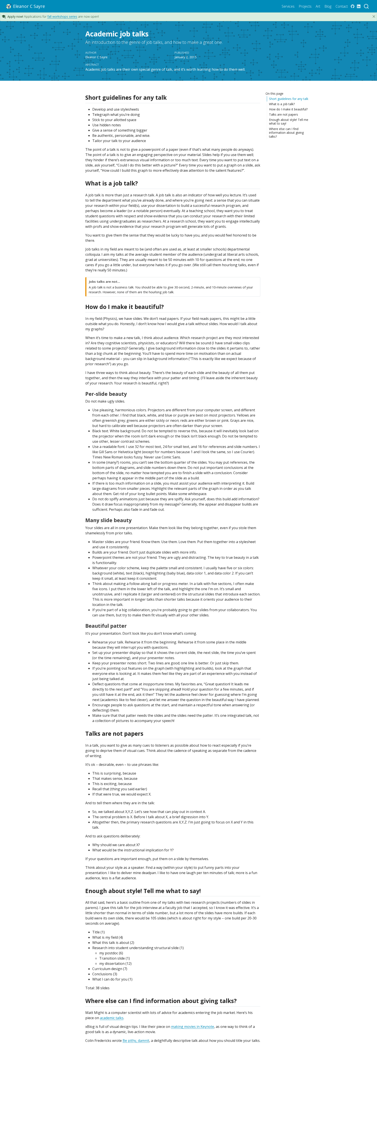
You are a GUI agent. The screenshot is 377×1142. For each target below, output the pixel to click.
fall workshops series (62, 16)
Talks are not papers (283, 114)
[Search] (366, 6)
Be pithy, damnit (136, 1040)
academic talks (111, 1017)
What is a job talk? (282, 104)
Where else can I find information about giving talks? (286, 133)
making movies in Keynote (192, 1026)
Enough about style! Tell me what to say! (288, 122)
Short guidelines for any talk (288, 99)
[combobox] (366, 6)
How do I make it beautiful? (288, 109)
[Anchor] (170, 97)
